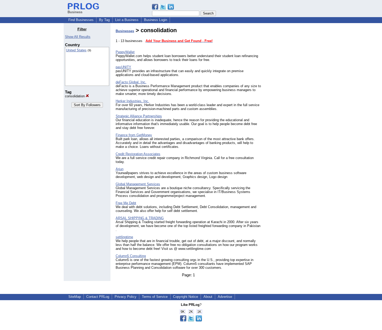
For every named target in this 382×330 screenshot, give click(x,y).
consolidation (75, 96)
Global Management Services (138, 184)
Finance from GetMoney (134, 135)
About (207, 297)
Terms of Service (155, 297)
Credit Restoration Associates (138, 154)
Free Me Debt (126, 203)
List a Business (127, 20)
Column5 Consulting (131, 256)
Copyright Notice (185, 297)
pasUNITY (123, 67)
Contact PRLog (97, 297)
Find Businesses (81, 20)
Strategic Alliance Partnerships (139, 116)
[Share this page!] (163, 8)
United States (76, 50)
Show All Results (77, 37)
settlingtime (124, 237)
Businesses (125, 31)
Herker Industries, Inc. (132, 101)
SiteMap (74, 297)
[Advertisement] (292, 105)
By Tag (104, 20)
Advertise (225, 297)
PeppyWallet (125, 52)
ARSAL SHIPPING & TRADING (140, 218)
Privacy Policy (125, 297)
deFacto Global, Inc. (131, 82)
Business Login (155, 20)
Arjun (119, 169)
